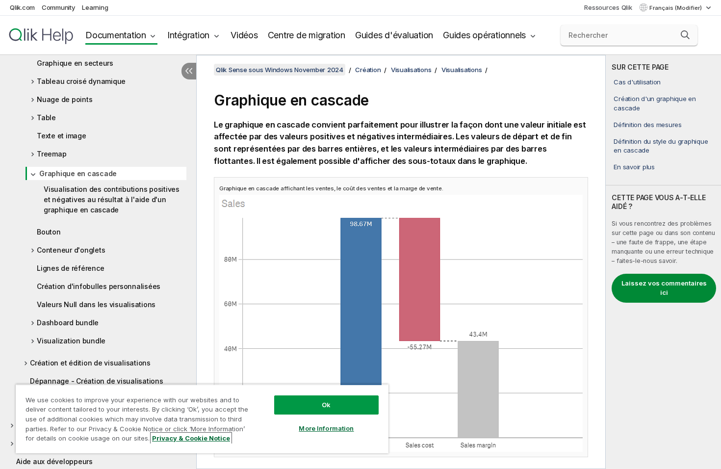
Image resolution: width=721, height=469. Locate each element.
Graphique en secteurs (75, 63)
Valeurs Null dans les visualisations (96, 304)
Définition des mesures (648, 125)
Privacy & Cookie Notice (191, 438)
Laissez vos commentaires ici (664, 288)
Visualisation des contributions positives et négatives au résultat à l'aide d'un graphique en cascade (112, 199)
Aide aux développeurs (54, 461)
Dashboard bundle (68, 322)
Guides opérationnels (484, 35)
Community (59, 7)
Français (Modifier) (676, 7)
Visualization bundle (71, 341)
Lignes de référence (70, 268)
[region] (202, 418)
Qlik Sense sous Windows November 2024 (279, 70)
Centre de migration (306, 35)
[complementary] (663, 262)
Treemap (51, 154)
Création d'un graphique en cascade (655, 103)
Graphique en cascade (78, 173)
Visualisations (411, 70)
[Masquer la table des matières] (188, 71)
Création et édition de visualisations (90, 363)
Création (368, 70)
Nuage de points (64, 99)
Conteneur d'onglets (71, 250)
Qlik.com (22, 7)
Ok (326, 405)
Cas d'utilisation (637, 82)
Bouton (49, 232)
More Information (326, 428)
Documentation (115, 35)
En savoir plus (634, 167)
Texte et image (61, 135)
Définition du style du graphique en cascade (661, 145)
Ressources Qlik (608, 7)
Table (46, 117)
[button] (685, 35)
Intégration (188, 35)
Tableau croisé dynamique (81, 81)
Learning (95, 7)
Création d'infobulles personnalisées (98, 286)
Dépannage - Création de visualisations (96, 381)
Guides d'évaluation (394, 35)
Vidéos (244, 35)
